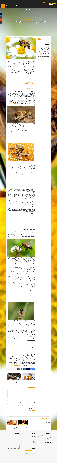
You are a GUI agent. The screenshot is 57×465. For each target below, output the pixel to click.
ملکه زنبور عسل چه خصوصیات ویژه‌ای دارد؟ (28, 83)
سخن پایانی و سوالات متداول (29, 88)
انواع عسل (34, 438)
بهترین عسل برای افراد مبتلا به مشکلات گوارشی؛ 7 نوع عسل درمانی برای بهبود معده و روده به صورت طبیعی (43, 46)
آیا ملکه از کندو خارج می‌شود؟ (29, 84)
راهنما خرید (34, 442)
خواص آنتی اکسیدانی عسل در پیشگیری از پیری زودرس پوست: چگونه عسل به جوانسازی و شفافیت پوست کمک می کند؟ (43, 54)
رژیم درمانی (33, 443)
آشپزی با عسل (33, 436)
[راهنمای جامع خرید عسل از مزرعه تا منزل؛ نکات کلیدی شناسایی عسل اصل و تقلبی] (23, 422)
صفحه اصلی (35, 9)
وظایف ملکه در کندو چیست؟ (29, 82)
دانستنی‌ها (32, 9)
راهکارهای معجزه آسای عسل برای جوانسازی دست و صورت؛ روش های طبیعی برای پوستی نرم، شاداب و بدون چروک (43, 57)
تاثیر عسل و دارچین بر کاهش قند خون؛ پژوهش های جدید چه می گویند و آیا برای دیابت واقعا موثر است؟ (43, 60)
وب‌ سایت (19, 402)
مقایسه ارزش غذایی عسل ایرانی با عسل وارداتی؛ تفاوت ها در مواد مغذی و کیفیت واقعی (12, 427)
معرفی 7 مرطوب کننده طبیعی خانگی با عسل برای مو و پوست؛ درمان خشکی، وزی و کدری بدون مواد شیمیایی (43, 51)
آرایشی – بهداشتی (33, 435)
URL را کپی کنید (17, 365)
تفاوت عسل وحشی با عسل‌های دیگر (13, 103)
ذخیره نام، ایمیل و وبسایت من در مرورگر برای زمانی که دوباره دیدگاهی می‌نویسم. (25, 405)
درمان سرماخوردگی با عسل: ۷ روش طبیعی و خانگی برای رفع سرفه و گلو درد (34, 420)
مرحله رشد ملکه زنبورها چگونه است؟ (28, 81)
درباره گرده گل (28, 204)
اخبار (34, 437)
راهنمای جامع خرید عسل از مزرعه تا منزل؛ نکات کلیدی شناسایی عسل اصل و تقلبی (23, 426)
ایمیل (34, 402)
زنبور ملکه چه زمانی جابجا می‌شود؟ (29, 87)
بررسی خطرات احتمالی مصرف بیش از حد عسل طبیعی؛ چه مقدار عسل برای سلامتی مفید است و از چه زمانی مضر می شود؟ (43, 63)
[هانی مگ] (52, 4)
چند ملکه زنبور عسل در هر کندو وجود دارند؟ (28, 78)
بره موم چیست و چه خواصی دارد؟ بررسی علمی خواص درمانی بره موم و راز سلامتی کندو (45, 421)
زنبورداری (27, 19)
